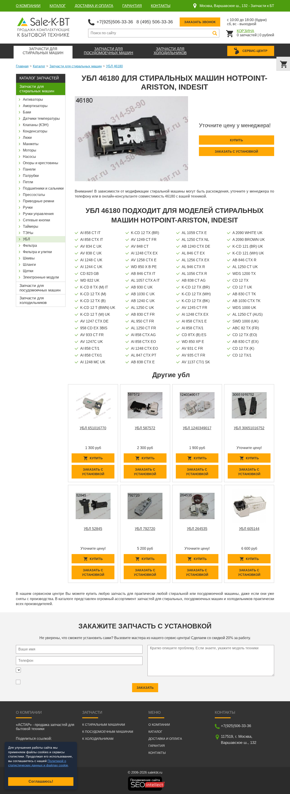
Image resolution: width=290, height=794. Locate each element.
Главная (22, 66)
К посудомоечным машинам (107, 731)
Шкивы (29, 258)
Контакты (160, 6)
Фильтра (30, 245)
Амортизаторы (35, 106)
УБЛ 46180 (114, 66)
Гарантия (132, 6)
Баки (27, 112)
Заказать (145, 687)
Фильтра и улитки (37, 252)
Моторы (29, 150)
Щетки (28, 271)
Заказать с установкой (236, 151)
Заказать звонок (200, 22)
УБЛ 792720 (145, 529)
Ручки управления (38, 214)
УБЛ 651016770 (93, 428)
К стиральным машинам (103, 724)
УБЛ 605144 (249, 529)
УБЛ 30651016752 (249, 428)
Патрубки (31, 176)
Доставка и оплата (94, 6)
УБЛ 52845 (93, 529)
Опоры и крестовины (40, 163)
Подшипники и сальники (43, 188)
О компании (28, 6)
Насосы (29, 157)
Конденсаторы (35, 131)
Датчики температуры (41, 118)
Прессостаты (34, 195)
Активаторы (33, 99)
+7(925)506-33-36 (115, 21)
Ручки (28, 207)
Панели (29, 169)
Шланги (29, 264)
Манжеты (31, 144)
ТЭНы (28, 233)
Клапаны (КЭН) (35, 125)
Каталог (58, 6)
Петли (28, 182)
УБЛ (26, 239)
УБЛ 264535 (197, 529)
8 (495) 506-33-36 (154, 21)
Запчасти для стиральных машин (75, 66)
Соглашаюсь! (41, 781)
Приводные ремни (38, 201)
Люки (27, 137)
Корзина (245, 31)
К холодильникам (98, 738)
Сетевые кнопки (36, 220)
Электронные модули (41, 277)
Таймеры (30, 226)
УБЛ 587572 (145, 428)
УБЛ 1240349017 (197, 428)
